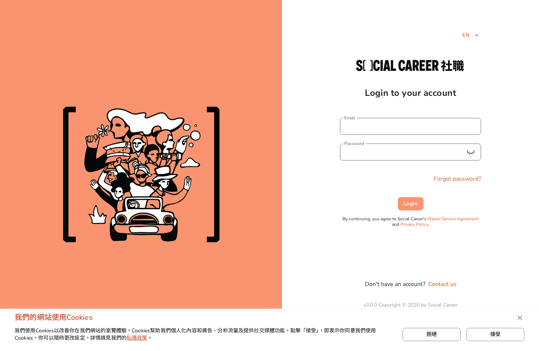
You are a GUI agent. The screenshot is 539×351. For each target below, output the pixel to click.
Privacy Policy (414, 224)
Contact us (442, 284)
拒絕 (431, 334)
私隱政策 (136, 337)
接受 (495, 334)
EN (465, 35)
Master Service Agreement (453, 219)
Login (411, 203)
